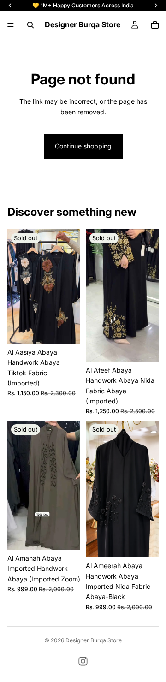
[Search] (30, 25)
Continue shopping (83, 146)
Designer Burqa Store (93, 640)
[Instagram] (83, 661)
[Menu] (10, 25)
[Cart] (155, 25)
